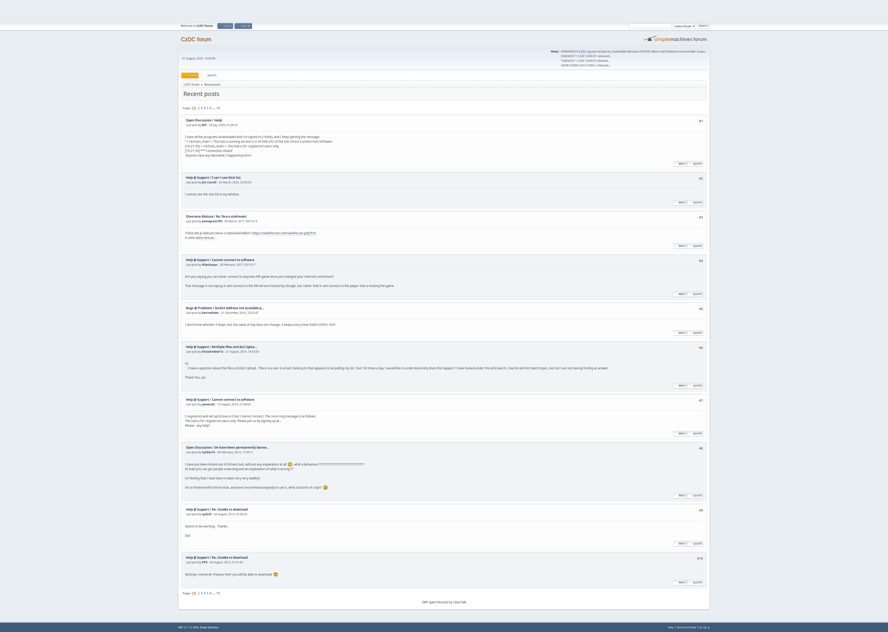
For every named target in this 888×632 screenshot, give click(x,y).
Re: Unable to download (230, 509)
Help (671, 627)
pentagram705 (212, 221)
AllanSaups (209, 265)
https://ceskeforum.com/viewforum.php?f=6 (284, 233)
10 (218, 108)
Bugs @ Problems (199, 308)
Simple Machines (209, 627)
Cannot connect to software (233, 260)
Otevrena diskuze (199, 216)
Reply (682, 163)
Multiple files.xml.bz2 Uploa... (234, 347)
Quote (697, 163)
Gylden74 (208, 452)
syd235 (207, 514)
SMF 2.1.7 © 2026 (188, 627)
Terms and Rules (686, 627)
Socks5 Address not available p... (239, 308)
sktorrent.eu (205, 238)
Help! (218, 120)
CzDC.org (585, 51)
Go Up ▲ (704, 627)
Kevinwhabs (210, 313)
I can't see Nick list (226, 178)
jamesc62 (208, 404)
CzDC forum (196, 39)
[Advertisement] (444, 10)
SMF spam (429, 602)
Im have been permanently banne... (241, 447)
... (214, 108)
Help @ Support (197, 178)
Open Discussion (199, 120)
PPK (204, 562)
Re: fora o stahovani (231, 216)
